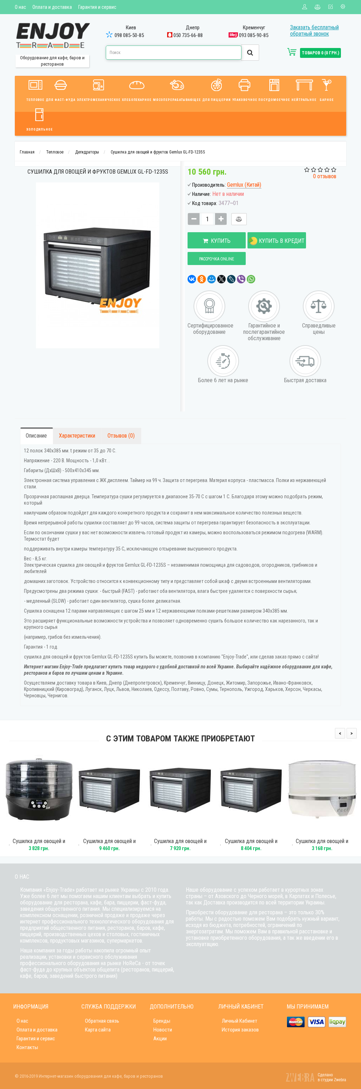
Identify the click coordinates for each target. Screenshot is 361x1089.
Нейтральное (304, 100)
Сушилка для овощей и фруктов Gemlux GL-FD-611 (180, 844)
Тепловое (35, 100)
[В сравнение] (239, 219)
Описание (36, 435)
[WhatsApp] (251, 279)
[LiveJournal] (231, 279)
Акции (160, 1038)
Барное (327, 100)
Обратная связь (102, 1021)
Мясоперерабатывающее (177, 100)
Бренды (161, 1021)
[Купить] (29, 830)
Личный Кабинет (239, 1021)
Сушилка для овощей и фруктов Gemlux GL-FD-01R (321, 844)
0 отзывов (324, 176)
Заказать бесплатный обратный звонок (314, 30)
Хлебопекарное (137, 100)
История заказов (240, 1030)
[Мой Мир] (211, 279)
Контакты (27, 1047)
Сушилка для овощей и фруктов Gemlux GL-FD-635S (109, 844)
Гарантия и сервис (97, 7)
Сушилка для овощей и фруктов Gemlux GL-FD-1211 (251, 844)
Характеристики (77, 435)
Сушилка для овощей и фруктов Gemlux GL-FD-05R (38, 844)
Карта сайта (98, 1030)
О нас (20, 7)
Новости (162, 1030)
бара (109, 902)
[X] (221, 279)
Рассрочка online (216, 259)
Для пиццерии (216, 100)
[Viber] (241, 279)
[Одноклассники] (201, 279)
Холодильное (39, 129)
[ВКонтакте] (192, 279)
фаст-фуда (153, 902)
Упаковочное (244, 100)
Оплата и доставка (52, 7)
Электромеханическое (99, 100)
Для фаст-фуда (60, 100)
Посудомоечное (274, 100)
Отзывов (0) (121, 435)
